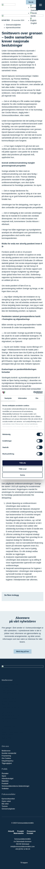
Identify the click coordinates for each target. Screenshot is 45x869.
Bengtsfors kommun (10, 687)
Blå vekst (5, 804)
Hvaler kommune (9, 701)
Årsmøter (5, 773)
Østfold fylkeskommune (11, 738)
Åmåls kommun (8, 735)
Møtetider (5, 781)
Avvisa (22, 475)
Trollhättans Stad (9, 726)
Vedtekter (5, 788)
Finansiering (6, 756)
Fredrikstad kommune (11, 693)
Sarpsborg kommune (10, 715)
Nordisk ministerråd (9, 753)
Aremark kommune (10, 685)
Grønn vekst (6, 801)
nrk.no (16, 280)
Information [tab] (22, 398)
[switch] (40, 440)
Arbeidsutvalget (7, 778)
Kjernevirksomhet (8, 799)
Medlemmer (6, 751)
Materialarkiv (19, 833)
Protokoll (5, 783)
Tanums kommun (9, 721)
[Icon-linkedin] (20, 856)
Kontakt (30, 833)
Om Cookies (6, 758)
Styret (4, 776)
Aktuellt (11, 831)
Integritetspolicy (7, 761)
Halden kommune (9, 699)
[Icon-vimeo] (24, 856)
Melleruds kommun (10, 704)
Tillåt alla (22, 463)
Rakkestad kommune (10, 707)
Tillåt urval (22, 469)
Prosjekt (20, 831)
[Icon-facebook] (16, 856)
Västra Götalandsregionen (13, 732)
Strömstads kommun (10, 718)
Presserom (31, 831)
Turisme (5, 806)
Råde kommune (8, 712)
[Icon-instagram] (29, 856)
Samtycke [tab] (8, 398)
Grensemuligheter (8, 809)
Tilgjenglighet (7, 763)
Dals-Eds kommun (9, 690)
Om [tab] (37, 398)
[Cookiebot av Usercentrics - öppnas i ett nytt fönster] (33, 392)
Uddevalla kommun (10, 729)
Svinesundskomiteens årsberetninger (15, 786)
